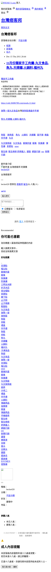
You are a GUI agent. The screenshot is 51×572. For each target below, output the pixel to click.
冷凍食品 (5, 350)
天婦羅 (9, 119)
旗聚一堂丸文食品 (9, 111)
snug (17, 146)
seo (42, 151)
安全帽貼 (5, 291)
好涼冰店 (5, 288)
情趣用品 (5, 403)
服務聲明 (28, 536)
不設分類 (22, 40)
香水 (3, 446)
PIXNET (12, 533)
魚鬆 (3, 135)
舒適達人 (21, 151)
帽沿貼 (4, 269)
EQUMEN (5, 461)
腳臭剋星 (27, 143)
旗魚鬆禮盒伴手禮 (30, 111)
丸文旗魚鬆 (6, 143)
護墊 (29, 151)
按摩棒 (4, 406)
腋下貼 (4, 297)
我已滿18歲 (6, 567)
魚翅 (3, 353)
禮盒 (46, 135)
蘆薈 (3, 437)
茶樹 (3, 443)
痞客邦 (20, 184)
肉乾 (3, 335)
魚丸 (3, 119)
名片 (8, 52)
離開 (15, 567)
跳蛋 (3, 409)
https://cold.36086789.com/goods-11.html (18, 103)
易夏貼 (10, 146)
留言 (25, 184)
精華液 (4, 440)
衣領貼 (4, 266)
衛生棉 (4, 151)
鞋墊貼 (4, 306)
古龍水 (4, 449)
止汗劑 (4, 300)
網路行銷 (36, 151)
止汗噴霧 (5, 303)
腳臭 (34, 143)
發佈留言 (5, 212)
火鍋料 (16, 119)
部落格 (9, 49)
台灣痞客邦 (11, 20)
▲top (3, 191)
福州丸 (22, 119)
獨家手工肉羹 (7, 79)
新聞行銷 (5, 434)
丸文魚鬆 (5, 381)
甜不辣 (40, 135)
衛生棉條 (12, 151)
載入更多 (5, 196)
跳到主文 (5, 27)
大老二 (4, 390)
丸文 (11, 138)
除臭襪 (41, 143)
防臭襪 (4, 281)
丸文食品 (17, 143)
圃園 (3, 452)
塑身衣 (4, 456)
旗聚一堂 (5, 313)
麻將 (3, 387)
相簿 (8, 46)
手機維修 (5, 415)
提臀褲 (4, 464)
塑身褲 (4, 459)
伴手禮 (4, 138)
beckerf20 (5, 169)
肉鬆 (3, 322)
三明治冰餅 (6, 284)
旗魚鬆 (10, 135)
